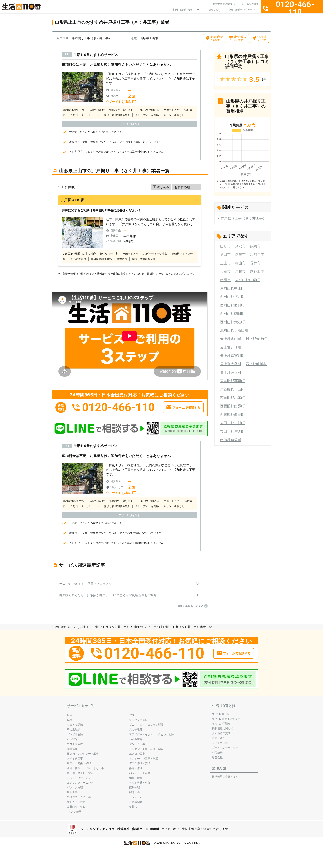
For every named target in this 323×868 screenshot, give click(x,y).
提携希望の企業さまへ (225, 776)
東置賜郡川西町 (232, 389)
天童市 (225, 271)
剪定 (69, 715)
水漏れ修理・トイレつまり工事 (85, 768)
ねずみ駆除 (135, 739)
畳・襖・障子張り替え (80, 773)
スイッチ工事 (75, 758)
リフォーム (135, 797)
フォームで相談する (186, 407)
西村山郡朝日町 (232, 313)
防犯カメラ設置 (76, 802)
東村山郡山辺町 (247, 280)
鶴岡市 (255, 246)
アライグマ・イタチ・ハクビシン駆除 (151, 734)
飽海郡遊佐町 (230, 440)
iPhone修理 (74, 811)
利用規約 (217, 752)
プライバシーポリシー (225, 747)
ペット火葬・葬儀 (139, 782)
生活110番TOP (62, 627)
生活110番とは (182, 10)
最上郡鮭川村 (256, 364)
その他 (81, 627)
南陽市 (225, 280)
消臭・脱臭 (135, 777)
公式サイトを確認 (118, 102)
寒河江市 (257, 254)
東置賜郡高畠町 (232, 381)
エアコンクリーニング (80, 782)
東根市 (240, 271)
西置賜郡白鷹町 (232, 406)
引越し (133, 806)
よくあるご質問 (249, 3)
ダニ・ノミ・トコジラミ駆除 (146, 724)
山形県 (138, 627)
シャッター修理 (138, 719)
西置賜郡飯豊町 (232, 414)
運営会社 (217, 757)
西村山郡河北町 (232, 296)
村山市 (240, 263)
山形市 (225, 246)
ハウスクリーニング (79, 777)
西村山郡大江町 (232, 322)
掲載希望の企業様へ (224, 3)
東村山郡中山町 (232, 288)
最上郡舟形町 (230, 347)
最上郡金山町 (230, 338)
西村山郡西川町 (232, 305)
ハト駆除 (72, 739)
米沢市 (240, 246)
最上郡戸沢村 (230, 372)
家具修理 (134, 787)
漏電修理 (72, 748)
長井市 (255, 263)
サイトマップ (220, 743)
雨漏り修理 (135, 768)
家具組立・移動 (76, 806)
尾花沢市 (257, 271)
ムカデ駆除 (135, 729)
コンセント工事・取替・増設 (146, 748)
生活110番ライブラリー (242, 10)
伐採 (131, 715)
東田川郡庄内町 (232, 431)
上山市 (225, 263)
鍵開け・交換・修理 (79, 763)
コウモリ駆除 (75, 744)
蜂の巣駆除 (73, 729)
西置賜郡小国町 (232, 398)
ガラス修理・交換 (139, 763)
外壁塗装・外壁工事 (79, 797)
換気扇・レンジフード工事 (83, 753)
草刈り (71, 719)
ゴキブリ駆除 (75, 734)
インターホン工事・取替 (143, 758)
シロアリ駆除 (75, 724)
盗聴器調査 (135, 802)
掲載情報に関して (222, 728)
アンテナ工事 (137, 744)
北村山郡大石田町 (234, 330)
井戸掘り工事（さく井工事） (243, 218)
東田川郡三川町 (232, 423)
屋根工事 (72, 792)
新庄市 (240, 254)
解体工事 (134, 792)
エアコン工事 (137, 753)
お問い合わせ (220, 738)
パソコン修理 (75, 787)
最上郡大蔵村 (230, 364)
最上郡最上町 (256, 338)
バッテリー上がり (139, 773)
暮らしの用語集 (221, 723)
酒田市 (225, 254)
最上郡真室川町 (232, 355)
